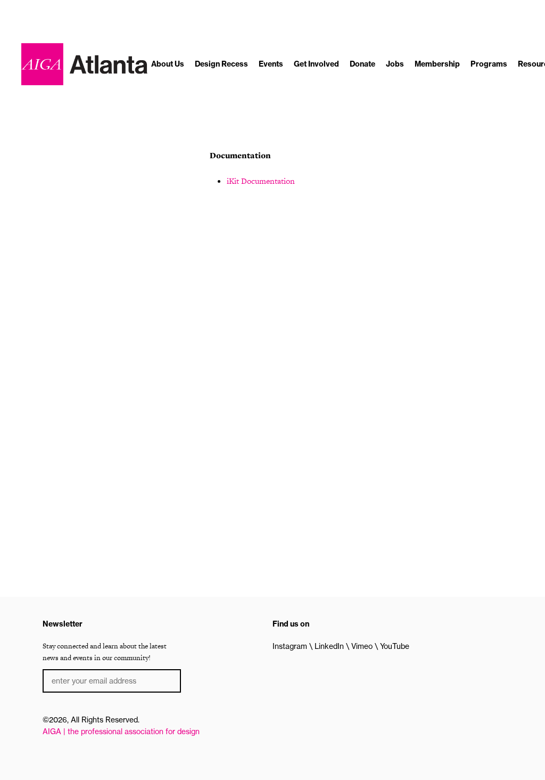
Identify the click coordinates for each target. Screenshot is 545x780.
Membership (437, 64)
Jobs (395, 64)
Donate (362, 64)
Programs (488, 64)
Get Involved (316, 64)
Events (271, 64)
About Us (167, 64)
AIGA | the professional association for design (121, 731)
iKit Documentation (261, 180)
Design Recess (221, 64)
